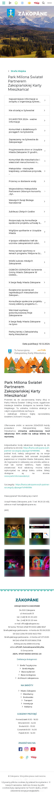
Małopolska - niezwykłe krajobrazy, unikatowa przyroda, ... (25, 171)
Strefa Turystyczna (28, 665)
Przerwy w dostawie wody (22, 181)
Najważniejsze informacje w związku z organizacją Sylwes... (25, 100)
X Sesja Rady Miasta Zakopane (24, 282)
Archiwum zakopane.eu (28, 678)
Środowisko (28, 697)
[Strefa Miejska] (27, 13)
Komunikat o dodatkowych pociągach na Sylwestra (23, 130)
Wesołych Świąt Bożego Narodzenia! (21, 201)
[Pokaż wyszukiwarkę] (43, 3)
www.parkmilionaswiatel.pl (16, 476)
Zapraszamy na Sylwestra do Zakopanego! (23, 140)
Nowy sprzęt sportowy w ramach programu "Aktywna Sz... (25, 252)
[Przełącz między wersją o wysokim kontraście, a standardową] (29, 3)
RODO (49, 3)
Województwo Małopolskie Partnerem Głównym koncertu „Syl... (25, 191)
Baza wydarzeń (28, 672)
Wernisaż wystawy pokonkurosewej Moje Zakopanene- (20, 313)
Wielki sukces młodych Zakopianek (21, 262)
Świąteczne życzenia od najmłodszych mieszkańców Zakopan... (23, 292)
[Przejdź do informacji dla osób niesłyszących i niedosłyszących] (27, 758)
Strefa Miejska (18, 71)
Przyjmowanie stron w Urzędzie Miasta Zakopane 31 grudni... (25, 151)
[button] (3, 3)
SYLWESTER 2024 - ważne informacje (23, 120)
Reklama (28, 707)
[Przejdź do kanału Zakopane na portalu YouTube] (33, 751)
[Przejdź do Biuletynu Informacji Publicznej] (36, 2)
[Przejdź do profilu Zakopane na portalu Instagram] (26, 750)
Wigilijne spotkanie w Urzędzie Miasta (25, 231)
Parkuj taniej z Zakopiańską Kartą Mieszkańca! (23, 333)
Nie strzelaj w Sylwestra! (21, 110)
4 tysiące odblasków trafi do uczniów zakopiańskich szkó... (24, 242)
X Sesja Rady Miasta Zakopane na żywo (24, 323)
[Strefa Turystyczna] (27, 600)
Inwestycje (28, 703)
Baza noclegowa (28, 675)
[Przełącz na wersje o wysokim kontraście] (21, 758)
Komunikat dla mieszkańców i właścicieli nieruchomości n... (24, 161)
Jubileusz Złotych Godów (22, 211)
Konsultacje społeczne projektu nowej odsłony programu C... (25, 302)
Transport (28, 700)
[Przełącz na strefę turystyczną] (10, 3)
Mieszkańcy (28, 694)
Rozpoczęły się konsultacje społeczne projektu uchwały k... (25, 221)
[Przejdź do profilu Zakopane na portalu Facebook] (20, 750)
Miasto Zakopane (28, 691)
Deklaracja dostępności (27, 659)
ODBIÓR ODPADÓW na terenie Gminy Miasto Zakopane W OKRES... (25, 272)
